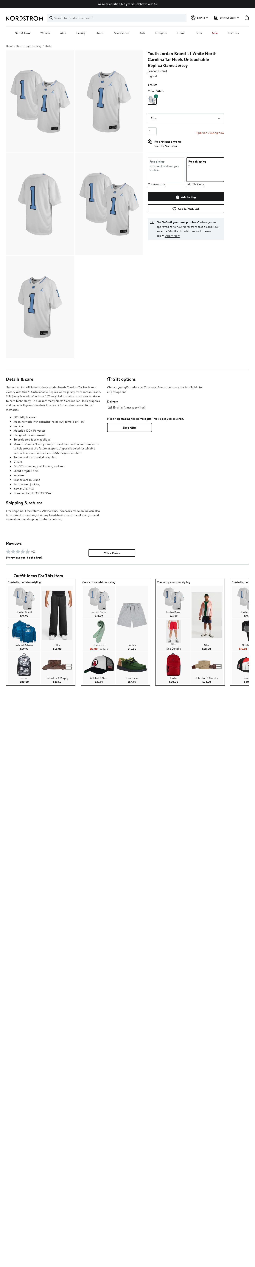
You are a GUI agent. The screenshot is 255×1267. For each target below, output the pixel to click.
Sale (215, 33)
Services (233, 33)
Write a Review (111, 553)
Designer (161, 33)
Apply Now (172, 235)
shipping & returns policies (44, 519)
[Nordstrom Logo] (24, 18)
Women (45, 33)
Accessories (121, 33)
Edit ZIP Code (195, 184)
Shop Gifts (129, 427)
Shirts (48, 46)
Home (181, 33)
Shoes (99, 33)
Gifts (198, 33)
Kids (142, 33)
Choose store (156, 184)
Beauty (80, 33)
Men (63, 33)
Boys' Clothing (33, 46)
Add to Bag (188, 197)
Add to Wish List (188, 209)
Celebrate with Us (146, 4)
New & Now (22, 33)
